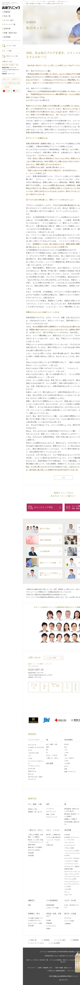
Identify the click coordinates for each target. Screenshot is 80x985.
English (17, 91)
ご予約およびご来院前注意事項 (56, 970)
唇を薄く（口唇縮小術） (53, 834)
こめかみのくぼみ (33, 753)
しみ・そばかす (69, 758)
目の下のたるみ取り (34, 850)
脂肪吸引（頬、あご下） (35, 812)
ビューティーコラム (37, 943)
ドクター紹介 (9, 20)
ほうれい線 (31, 768)
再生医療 (49, 763)
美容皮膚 (67, 830)
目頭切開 (31, 853)
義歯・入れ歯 (50, 814)
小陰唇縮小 (67, 923)
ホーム (26, 1)
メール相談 (8, 50)
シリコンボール (51, 926)
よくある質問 (55, 943)
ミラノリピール (69, 842)
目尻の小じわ (32, 771)
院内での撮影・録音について (64, 967)
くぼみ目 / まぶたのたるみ (36, 747)
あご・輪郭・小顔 (51, 744)
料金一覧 (7, 16)
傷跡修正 (31, 900)
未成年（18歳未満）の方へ (45, 967)
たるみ (30, 758)
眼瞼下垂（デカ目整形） (35, 847)
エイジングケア (34, 739)
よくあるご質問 (51, 658)
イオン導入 (67, 889)
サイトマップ (31, 967)
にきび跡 (67, 763)
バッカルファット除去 (71, 861)
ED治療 (48, 920)
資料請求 (75, 687)
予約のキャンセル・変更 (12, 56)
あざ (65, 747)
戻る (63, 477)
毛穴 (65, 755)
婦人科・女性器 (70, 913)
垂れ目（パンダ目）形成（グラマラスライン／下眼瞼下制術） (35, 842)
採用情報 (7, 37)
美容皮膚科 (68, 739)
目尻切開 (31, 855)
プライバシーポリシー (73, 970)
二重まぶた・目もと (52, 758)
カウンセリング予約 (11, 45)
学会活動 (6, 87)
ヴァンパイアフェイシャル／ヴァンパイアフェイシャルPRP (71, 884)
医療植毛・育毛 (34, 913)
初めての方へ (6, 79)
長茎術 (48, 928)
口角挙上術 (49, 845)
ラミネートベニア (51, 817)
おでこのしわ (32, 744)
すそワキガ (67, 918)
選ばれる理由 (16, 83)
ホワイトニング (51, 811)
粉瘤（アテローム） (70, 771)
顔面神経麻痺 (50, 905)
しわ (29, 755)
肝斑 (65, 769)
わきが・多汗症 (70, 900)
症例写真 (7, 28)
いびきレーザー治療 (52, 908)
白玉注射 (67, 834)
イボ (65, 750)
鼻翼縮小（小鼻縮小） (71, 819)
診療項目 (7, 12)
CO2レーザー (68, 894)
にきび (66, 760)
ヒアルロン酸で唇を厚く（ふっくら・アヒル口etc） (53, 840)
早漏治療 (49, 923)
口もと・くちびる (51, 755)
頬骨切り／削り (33, 809)
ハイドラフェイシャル (71, 863)
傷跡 (29, 905)
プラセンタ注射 (69, 848)
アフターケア (67, 686)
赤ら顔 (66, 744)
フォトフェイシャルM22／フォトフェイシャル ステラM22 (72, 853)
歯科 (47, 747)
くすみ (66, 752)
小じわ (30, 750)
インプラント (50, 809)
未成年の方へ (16, 79)
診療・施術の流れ (10, 33)
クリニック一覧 (9, 24)
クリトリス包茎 (69, 921)
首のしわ (31, 774)
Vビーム (66, 892)
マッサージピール (69, 845)
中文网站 (7, 91)
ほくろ (66, 766)
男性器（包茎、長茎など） (53, 914)
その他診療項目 (52, 900)
